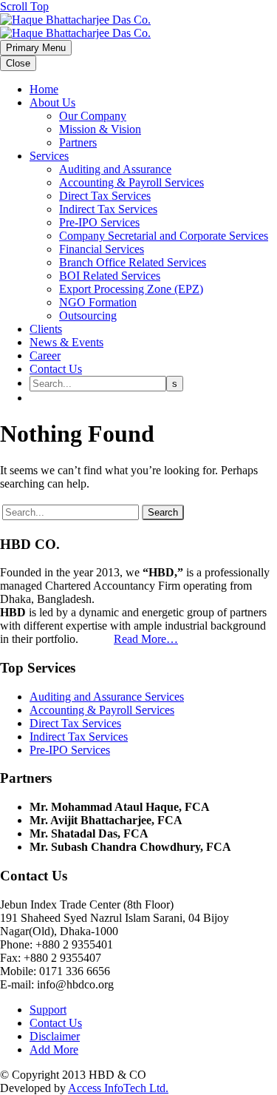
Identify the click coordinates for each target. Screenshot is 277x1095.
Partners (78, 142)
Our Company (92, 116)
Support (48, 1009)
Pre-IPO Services (99, 222)
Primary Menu (36, 47)
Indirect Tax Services (108, 209)
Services (49, 155)
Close (18, 63)
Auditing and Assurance (115, 169)
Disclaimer (55, 1036)
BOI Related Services (109, 275)
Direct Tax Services (105, 195)
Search (163, 512)
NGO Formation (98, 302)
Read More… (146, 639)
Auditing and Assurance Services (107, 696)
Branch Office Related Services (132, 262)
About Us (52, 102)
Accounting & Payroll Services (131, 182)
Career (45, 355)
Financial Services (101, 249)
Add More (54, 1049)
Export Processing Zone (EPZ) (131, 289)
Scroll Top (24, 6)
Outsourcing (88, 315)
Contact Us (56, 369)
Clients (46, 329)
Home (44, 89)
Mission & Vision (100, 129)
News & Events (66, 342)
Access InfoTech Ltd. (118, 1088)
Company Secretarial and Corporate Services (163, 235)
